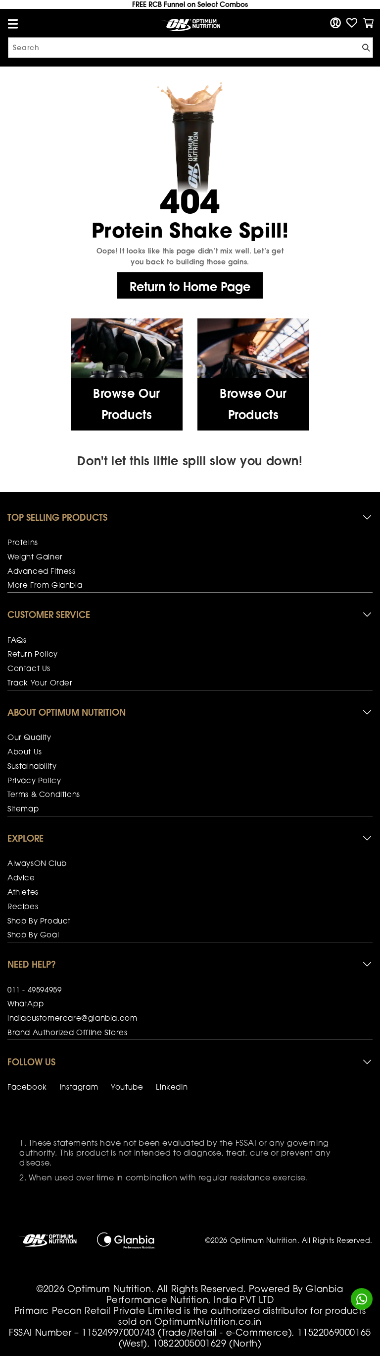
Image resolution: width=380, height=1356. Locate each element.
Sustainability (31, 765)
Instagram (79, 1086)
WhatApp (25, 1003)
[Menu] (13, 24)
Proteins (22, 542)
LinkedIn (172, 1086)
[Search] (362, 49)
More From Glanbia (44, 584)
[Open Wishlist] (352, 23)
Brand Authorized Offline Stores (67, 1032)
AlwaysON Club (37, 863)
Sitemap (23, 808)
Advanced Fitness (41, 570)
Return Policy (32, 653)
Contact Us (28, 668)
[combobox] (190, 48)
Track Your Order (40, 682)
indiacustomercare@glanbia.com (72, 1017)
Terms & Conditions (43, 794)
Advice (21, 877)
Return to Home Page (190, 287)
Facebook (27, 1086)
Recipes (22, 906)
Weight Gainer (35, 556)
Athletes (23, 891)
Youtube (127, 1086)
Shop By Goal (33, 934)
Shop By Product (39, 920)
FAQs (16, 639)
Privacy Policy (34, 780)
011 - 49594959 (34, 989)
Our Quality (29, 737)
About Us (24, 751)
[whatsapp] (362, 1299)
